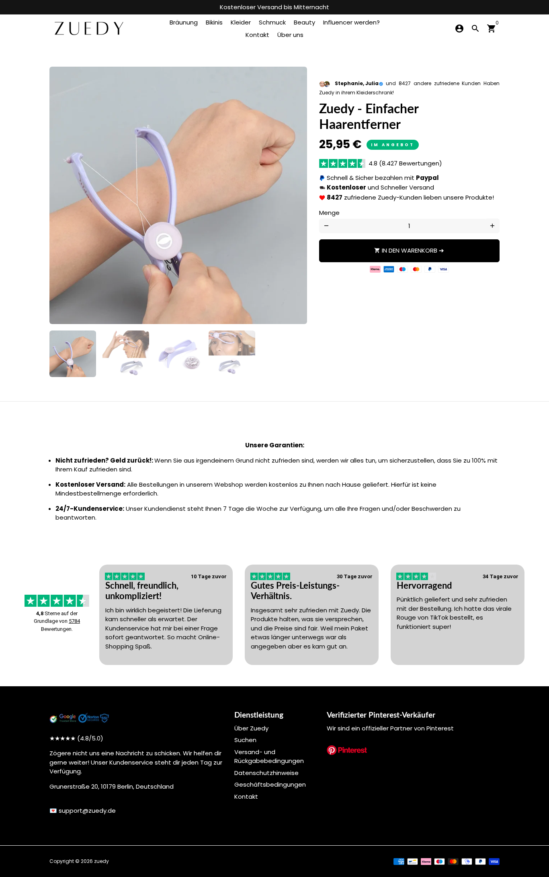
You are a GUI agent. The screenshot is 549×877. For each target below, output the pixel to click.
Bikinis (214, 22)
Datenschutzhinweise (266, 773)
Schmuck (272, 22)
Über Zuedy (251, 728)
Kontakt (257, 35)
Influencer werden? (351, 22)
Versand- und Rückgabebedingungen (269, 756)
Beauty (304, 22)
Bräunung (184, 22)
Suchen (245, 740)
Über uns (290, 35)
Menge (329, 212)
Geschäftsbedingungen (270, 784)
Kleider (241, 22)
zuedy (101, 861)
